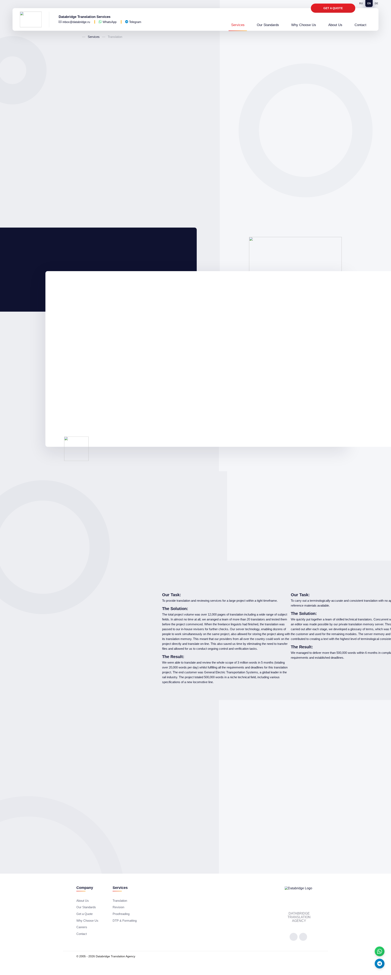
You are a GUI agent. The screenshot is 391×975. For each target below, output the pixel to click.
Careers (81, 927)
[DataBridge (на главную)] (34, 19)
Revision (118, 907)
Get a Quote (333, 8)
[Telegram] (379, 963)
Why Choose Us (303, 25)
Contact (360, 25)
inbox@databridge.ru (76, 22)
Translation (120, 900)
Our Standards (268, 25)
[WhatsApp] (379, 951)
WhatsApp (109, 22)
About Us (335, 25)
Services (238, 25)
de (376, 3)
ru (361, 3)
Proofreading (121, 914)
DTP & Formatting (125, 920)
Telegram (134, 22)
